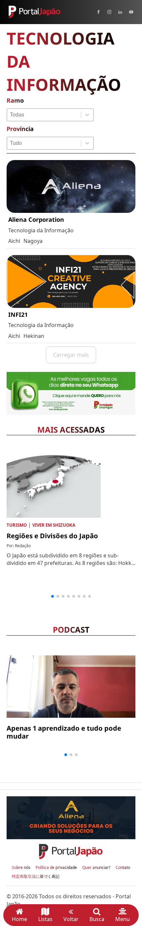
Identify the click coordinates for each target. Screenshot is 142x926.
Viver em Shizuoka (53, 525)
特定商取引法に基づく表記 (35, 876)
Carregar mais (71, 354)
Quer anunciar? (96, 867)
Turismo (17, 525)
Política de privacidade (56, 867)
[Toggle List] (87, 115)
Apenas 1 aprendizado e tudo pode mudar (64, 732)
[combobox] (44, 115)
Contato (123, 867)
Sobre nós (21, 867)
